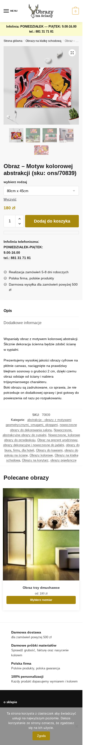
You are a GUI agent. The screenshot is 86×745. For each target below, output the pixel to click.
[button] (72, 52)
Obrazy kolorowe (41, 455)
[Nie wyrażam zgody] (76, 726)
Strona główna (13, 41)
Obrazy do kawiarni (49, 450)
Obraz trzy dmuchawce (41, 587)
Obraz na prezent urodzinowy (57, 440)
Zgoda (41, 736)
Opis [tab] (8, 311)
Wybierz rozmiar (41, 600)
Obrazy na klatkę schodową (43, 41)
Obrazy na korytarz (35, 460)
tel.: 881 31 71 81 (41, 31)
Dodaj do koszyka (52, 221)
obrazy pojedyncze (63, 460)
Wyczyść (10, 199)
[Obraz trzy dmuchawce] (41, 534)
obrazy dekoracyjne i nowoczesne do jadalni (33, 445)
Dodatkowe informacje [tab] (23, 323)
